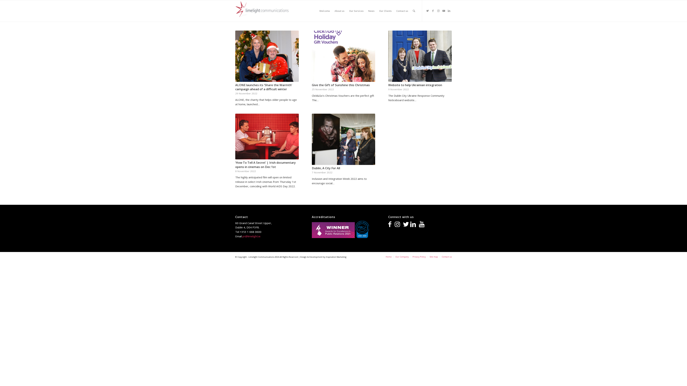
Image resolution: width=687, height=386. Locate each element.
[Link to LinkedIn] (449, 10)
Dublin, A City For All (326, 168)
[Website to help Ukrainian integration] (420, 56)
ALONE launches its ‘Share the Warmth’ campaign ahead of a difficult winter (263, 87)
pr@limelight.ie (251, 236)
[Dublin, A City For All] (343, 139)
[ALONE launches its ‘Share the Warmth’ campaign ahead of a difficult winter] (267, 56)
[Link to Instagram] (438, 10)
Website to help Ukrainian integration (415, 85)
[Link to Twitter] (427, 10)
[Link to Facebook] (433, 10)
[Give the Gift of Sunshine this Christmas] (343, 56)
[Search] (413, 11)
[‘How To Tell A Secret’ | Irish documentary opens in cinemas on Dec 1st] (267, 137)
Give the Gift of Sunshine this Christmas (341, 85)
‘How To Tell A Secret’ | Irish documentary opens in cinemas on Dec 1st (265, 164)
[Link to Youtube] (443, 10)
